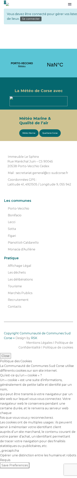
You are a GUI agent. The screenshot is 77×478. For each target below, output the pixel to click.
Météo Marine (28, 133)
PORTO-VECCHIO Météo (38, 65)
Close (5, 356)
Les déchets (17, 272)
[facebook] (7, 194)
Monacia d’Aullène (21, 249)
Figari (12, 236)
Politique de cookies (58, 347)
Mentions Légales (39, 343)
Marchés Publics (20, 293)
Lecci (11, 222)
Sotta (12, 229)
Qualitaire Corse (50, 133)
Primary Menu (69, 4)
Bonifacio (14, 215)
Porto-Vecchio (18, 208)
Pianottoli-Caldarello (23, 242)
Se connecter (31, 19)
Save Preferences (14, 465)
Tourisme (15, 286)
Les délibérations (20, 279)
